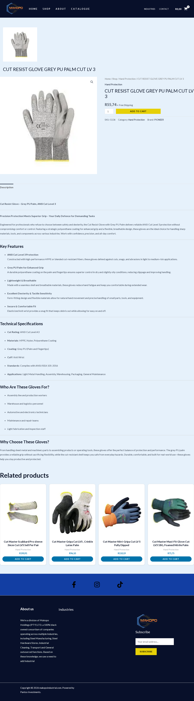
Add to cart (138, 111)
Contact (164, 9)
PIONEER (159, 119)
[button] (92, 82)
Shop (47, 8)
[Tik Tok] (120, 584)
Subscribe (146, 651)
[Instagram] (97, 584)
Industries (149, 9)
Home (33, 8)
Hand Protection (127, 78)
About (60, 8)
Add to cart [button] (23, 559)
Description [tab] (6, 187)
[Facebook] (74, 584)
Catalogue (80, 8)
